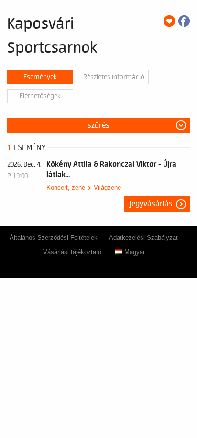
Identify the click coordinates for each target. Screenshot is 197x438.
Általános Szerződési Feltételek (54, 237)
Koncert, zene (65, 187)
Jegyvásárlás (151, 204)
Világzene (107, 187)
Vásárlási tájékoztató (72, 252)
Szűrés (98, 125)
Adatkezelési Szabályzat (143, 237)
